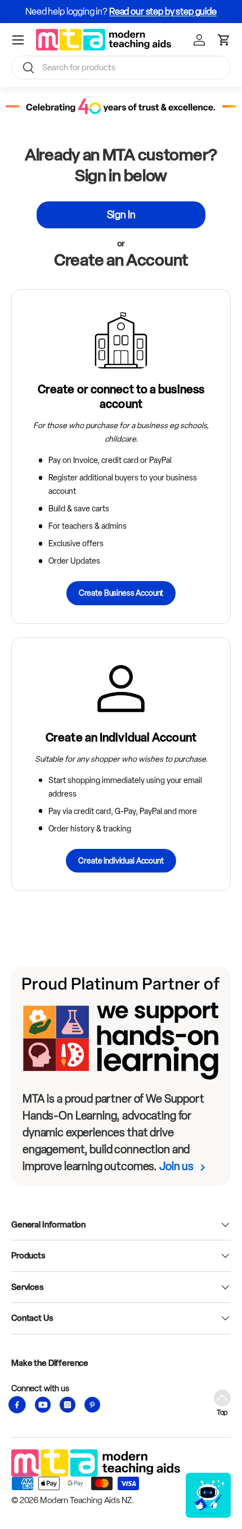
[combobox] (121, 67)
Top (222, 1411)
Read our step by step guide (163, 11)
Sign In (121, 215)
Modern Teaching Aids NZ (86, 1500)
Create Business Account (121, 592)
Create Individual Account (120, 860)
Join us (176, 1166)
